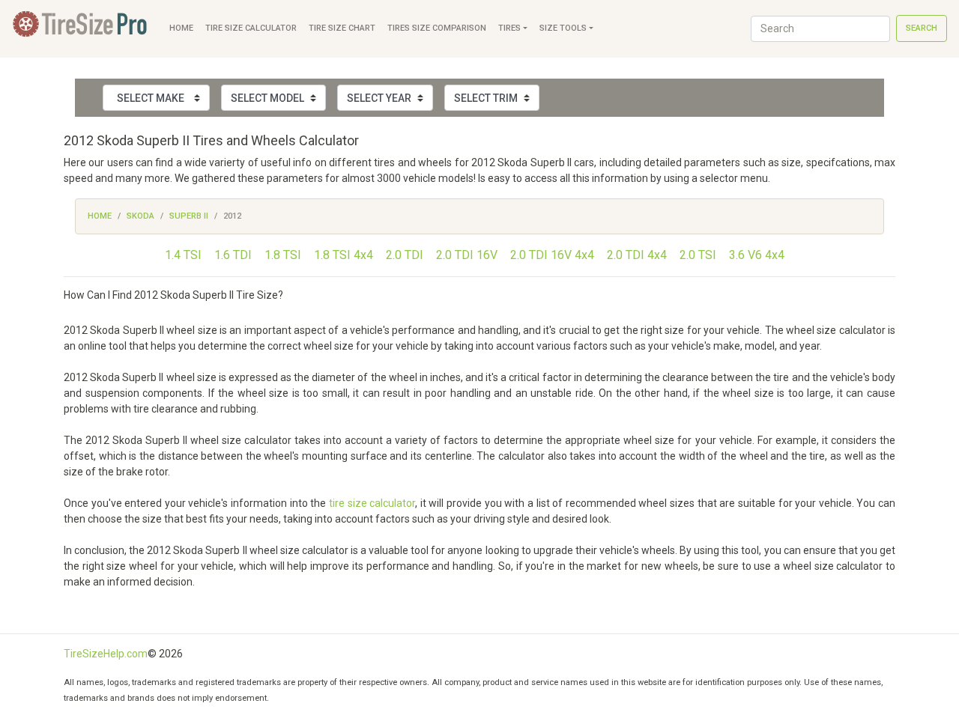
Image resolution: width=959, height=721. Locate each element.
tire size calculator (372, 503)
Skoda (140, 216)
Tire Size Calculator (251, 28)
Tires (509, 28)
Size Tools (563, 28)
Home (181, 28)
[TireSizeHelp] (81, 29)
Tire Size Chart (342, 28)
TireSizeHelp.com (106, 654)
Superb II (188, 216)
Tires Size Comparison (436, 28)
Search (921, 28)
